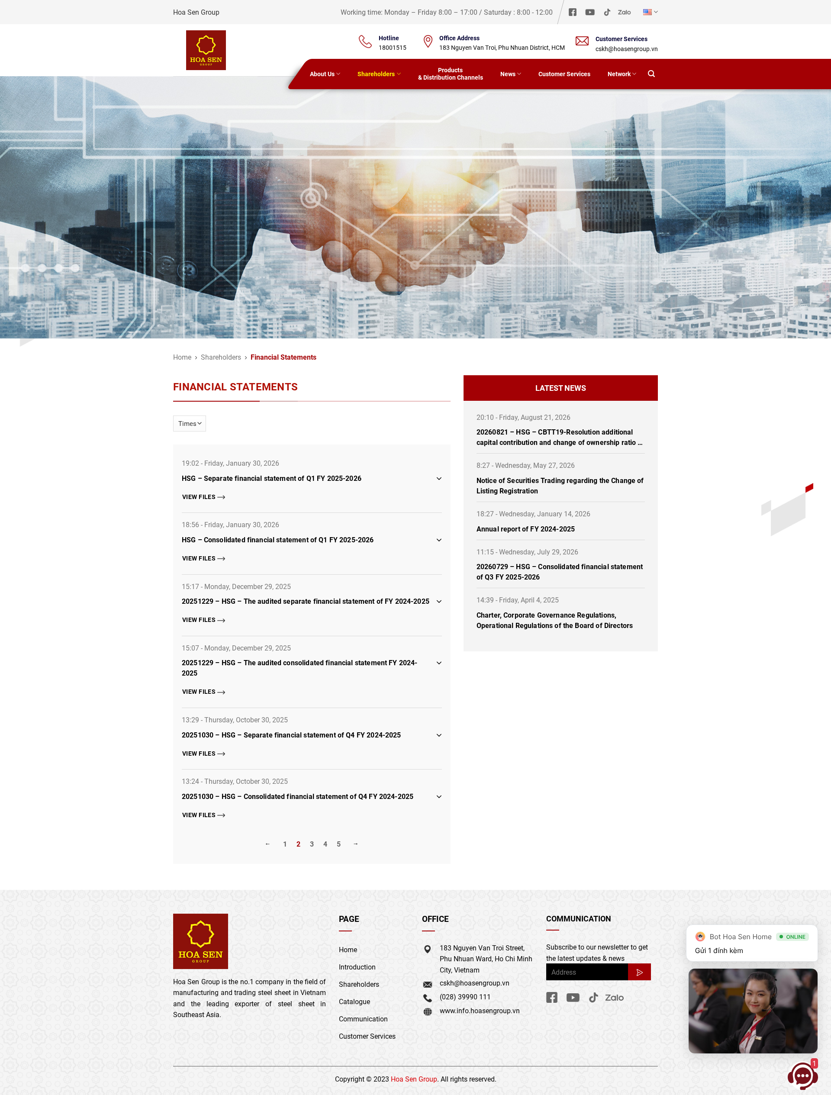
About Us (322, 74)
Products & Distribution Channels (450, 73)
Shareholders (376, 74)
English (649, 12)
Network (619, 74)
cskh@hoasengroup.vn (627, 49)
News (507, 74)
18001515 (392, 48)
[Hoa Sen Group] (206, 50)
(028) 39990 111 (465, 996)
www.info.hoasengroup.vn (480, 1010)
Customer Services (564, 74)
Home (182, 356)
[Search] (651, 74)
